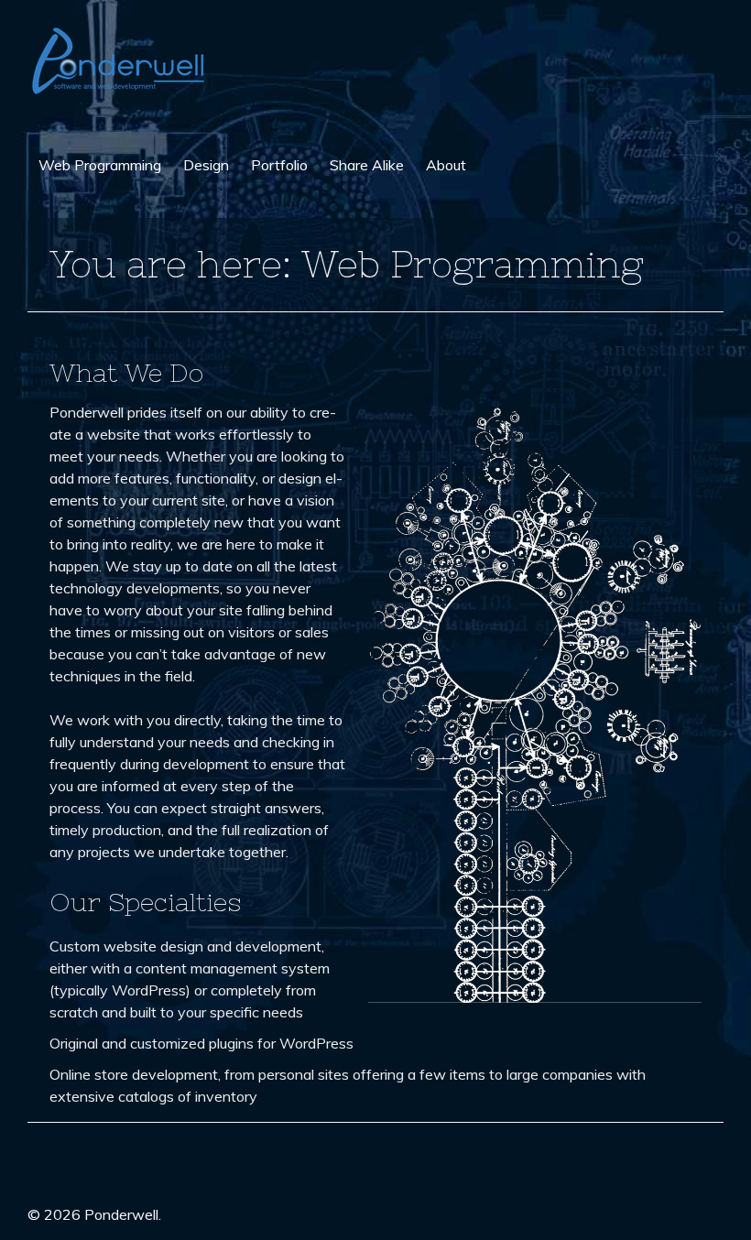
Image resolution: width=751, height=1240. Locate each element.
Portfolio (279, 165)
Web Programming (99, 165)
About (446, 165)
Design (206, 165)
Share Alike (367, 165)
